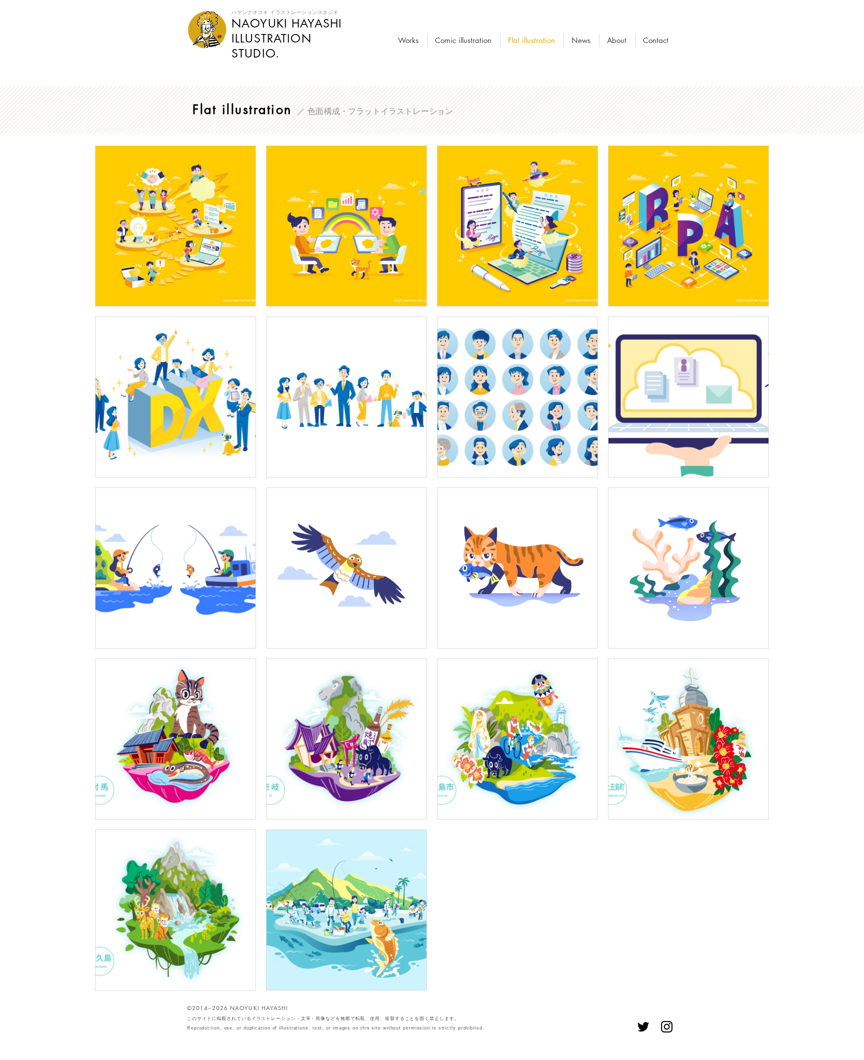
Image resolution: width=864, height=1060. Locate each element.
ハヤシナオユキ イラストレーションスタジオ (285, 12)
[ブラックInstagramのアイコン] (666, 1026)
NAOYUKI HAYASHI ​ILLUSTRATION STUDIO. (287, 38)
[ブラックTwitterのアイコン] (643, 1026)
